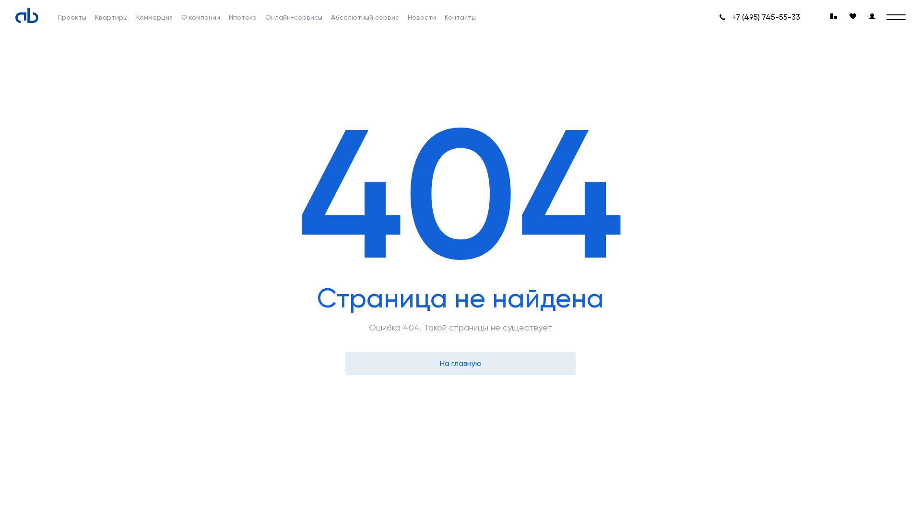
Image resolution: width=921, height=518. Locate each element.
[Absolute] (26, 15)
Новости (422, 17)
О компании (200, 17)
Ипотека (243, 17)
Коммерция (154, 17)
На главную (461, 363)
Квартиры (111, 17)
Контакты (460, 17)
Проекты (72, 17)
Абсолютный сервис (365, 17)
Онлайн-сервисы (293, 17)
